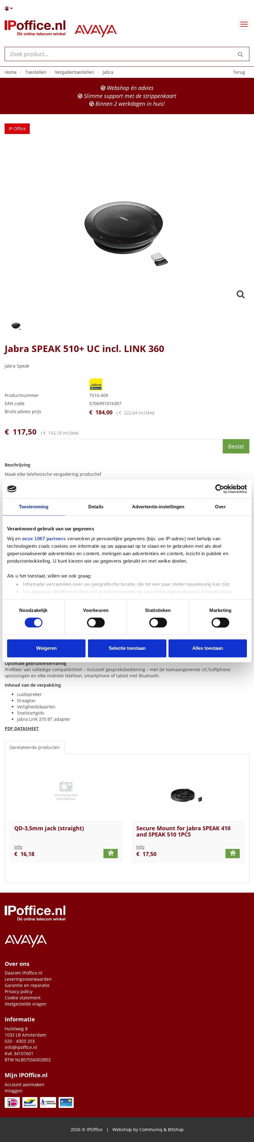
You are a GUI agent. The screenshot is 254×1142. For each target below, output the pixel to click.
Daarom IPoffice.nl (23, 973)
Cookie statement (23, 998)
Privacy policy (19, 991)
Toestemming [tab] (33, 506)
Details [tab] (95, 506)
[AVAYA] (96, 29)
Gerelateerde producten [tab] (35, 747)
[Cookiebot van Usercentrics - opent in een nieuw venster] (220, 488)
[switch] (96, 622)
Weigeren (46, 648)
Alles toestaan (207, 648)
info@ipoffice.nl (21, 1047)
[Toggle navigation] (244, 24)
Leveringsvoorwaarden (28, 979)
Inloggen (14, 1091)
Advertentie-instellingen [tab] (158, 506)
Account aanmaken (24, 1084)
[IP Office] (35, 29)
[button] (127, 8)
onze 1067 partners (44, 538)
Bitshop (176, 1129)
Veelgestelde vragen (25, 1004)
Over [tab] (220, 506)
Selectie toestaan (127, 648)
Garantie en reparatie (27, 985)
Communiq (150, 1129)
